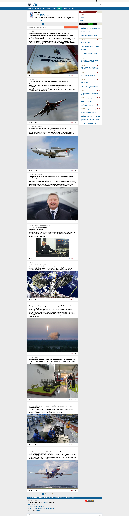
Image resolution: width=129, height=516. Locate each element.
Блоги (59, 8)
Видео (65, 8)
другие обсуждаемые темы (90, 123)
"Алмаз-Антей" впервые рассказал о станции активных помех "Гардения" (49, 33)
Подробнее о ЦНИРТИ (39, 20)
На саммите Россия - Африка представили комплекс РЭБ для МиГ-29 (48, 81)
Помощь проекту (70, 497)
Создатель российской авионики (38, 227)
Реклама (72, 8)
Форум (54, 8)
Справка (51, 497)
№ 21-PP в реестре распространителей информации (41, 508)
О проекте (56, 497)
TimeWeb (38, 510)
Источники (34, 497)
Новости (30, 8)
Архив (29, 497)
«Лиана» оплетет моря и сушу (37, 265)
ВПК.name (44, 502)
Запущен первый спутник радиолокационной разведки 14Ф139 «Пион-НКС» (50, 306)
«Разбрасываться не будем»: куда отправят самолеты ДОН (45, 451)
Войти (99, 0)
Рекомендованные (43, 497)
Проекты (82, 17)
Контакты (62, 497)
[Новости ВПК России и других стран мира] (33, 6)
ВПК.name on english (33, 504)
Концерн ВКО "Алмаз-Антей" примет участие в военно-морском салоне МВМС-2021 (52, 359)
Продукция (46, 8)
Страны (81, 20)
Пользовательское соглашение (36, 506)
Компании (38, 8)
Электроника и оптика (44, 15)
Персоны (82, 18)
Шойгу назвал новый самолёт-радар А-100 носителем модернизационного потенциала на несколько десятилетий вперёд (50, 129)
